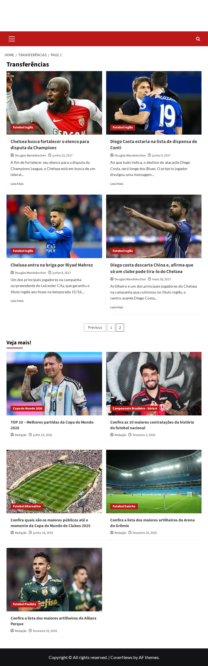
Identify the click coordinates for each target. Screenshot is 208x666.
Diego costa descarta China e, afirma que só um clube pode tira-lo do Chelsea (151, 268)
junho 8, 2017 (62, 273)
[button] (11, 38)
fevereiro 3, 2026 (144, 435)
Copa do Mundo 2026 (27, 408)
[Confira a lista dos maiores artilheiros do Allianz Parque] (54, 579)
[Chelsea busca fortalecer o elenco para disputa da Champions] (54, 103)
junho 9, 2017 (161, 155)
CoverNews (121, 657)
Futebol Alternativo (27, 506)
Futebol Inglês (23, 127)
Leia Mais (17, 184)
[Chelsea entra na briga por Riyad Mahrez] (54, 226)
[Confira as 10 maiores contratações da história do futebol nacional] (154, 383)
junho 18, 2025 (43, 533)
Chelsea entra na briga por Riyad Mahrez (52, 265)
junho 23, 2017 (63, 155)
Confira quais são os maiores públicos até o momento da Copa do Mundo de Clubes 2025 (50, 523)
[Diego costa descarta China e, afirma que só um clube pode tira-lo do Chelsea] (154, 226)
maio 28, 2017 (161, 279)
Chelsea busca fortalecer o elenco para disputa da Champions (50, 144)
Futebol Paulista (24, 604)
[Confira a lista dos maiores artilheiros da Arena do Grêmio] (154, 481)
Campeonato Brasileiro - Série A (135, 408)
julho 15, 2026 (42, 435)
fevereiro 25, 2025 (145, 533)
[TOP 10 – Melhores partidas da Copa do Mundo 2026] (54, 383)
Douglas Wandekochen (30, 155)
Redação (21, 435)
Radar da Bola (104, 12)
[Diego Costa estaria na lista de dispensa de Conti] (154, 103)
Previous (95, 327)
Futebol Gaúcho (124, 506)
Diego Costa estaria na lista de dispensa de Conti (153, 144)
